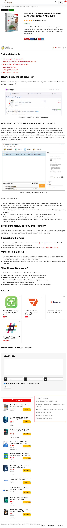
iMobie (11, 425)
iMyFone (12, 482)
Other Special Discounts (10, 70)
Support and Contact (9, 67)
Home (2, 6)
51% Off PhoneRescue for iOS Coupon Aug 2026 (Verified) (19, 418)
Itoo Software (13, 413)
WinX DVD (12, 518)
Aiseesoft (7, 6)
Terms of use (60, 525)
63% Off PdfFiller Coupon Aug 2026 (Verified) (31, 312)
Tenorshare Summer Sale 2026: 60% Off (54, 311)
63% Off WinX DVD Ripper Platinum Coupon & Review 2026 (20, 510)
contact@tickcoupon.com (42, 243)
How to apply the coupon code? (12, 59)
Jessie (7, 47)
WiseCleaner (13, 449)
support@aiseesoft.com (50, 247)
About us (42, 525)
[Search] (56, 2)
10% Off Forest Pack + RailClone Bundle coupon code (19, 405)
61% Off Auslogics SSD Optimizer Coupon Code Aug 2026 (20, 466)
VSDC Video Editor (14, 437)
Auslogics (12, 461)
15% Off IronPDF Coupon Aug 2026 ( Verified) (11, 337)
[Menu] (2, 2)
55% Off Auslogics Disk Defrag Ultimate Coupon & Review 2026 (20, 454)
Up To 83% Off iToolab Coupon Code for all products (19, 488)
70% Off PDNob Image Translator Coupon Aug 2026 (11, 312)
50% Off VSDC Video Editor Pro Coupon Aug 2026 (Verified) (19, 430)
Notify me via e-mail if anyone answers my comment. (23, 383)
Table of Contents (42, 398)
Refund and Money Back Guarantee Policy (15, 64)
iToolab (12, 492)
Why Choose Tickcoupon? (10, 72)
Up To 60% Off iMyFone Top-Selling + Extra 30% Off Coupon (20, 478)
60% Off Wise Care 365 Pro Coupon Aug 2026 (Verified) (18, 442)
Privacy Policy (51, 525)
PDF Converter (5, 10)
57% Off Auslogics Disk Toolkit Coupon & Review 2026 (19, 498)
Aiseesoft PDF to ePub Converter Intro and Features (19, 62)
